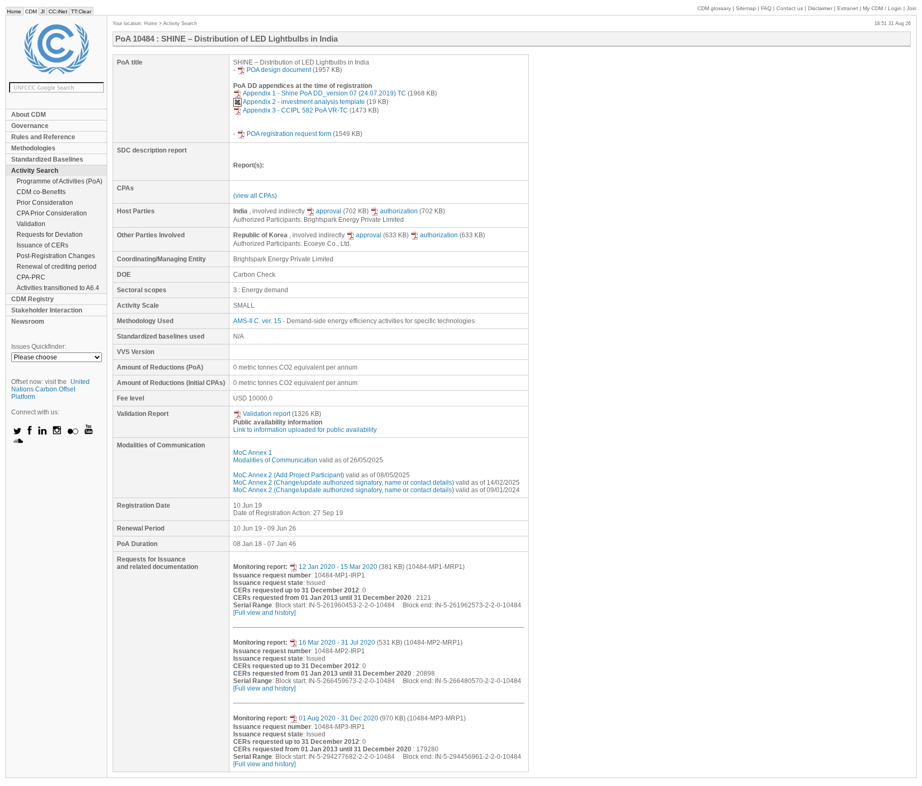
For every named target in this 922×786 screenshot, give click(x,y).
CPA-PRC (31, 277)
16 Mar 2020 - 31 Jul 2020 (337, 642)
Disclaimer (820, 8)
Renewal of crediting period (57, 266)
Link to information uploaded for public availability (305, 430)
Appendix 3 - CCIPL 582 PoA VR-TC (295, 110)
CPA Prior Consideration (52, 213)
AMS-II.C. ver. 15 (257, 321)
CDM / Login (883, 8)
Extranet (847, 8)
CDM (31, 11)
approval (328, 211)
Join (912, 8)
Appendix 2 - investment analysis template (304, 102)
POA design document (279, 70)
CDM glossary (714, 8)
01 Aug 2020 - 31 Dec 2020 (338, 718)
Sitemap (746, 8)
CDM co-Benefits (41, 192)
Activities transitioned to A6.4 (58, 288)
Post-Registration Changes (56, 256)
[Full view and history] (264, 612)
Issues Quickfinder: (38, 346)
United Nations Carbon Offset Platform (50, 389)
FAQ (766, 8)
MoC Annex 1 (252, 452)
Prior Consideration (45, 202)
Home (14, 11)
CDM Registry (32, 299)
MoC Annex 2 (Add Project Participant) (288, 475)
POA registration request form (289, 134)
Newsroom (27, 321)
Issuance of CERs (42, 245)
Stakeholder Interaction (46, 310)
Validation (31, 224)
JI (43, 11)
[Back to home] (56, 48)
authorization (399, 211)
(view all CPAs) (255, 195)
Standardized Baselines (47, 159)
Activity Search (34, 170)
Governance (30, 126)
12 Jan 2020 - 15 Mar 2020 (338, 567)
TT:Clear (81, 11)
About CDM (28, 114)
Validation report (266, 414)
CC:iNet (58, 11)
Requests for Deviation (50, 234)
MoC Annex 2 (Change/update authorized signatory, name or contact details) (343, 482)
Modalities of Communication (275, 460)
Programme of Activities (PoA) (59, 181)
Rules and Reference (43, 137)
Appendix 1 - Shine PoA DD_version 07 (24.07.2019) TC (324, 93)
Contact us (789, 8)
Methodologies (33, 148)
